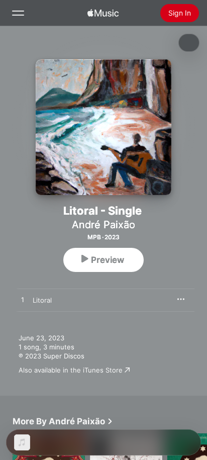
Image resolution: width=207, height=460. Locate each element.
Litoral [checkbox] (42, 300)
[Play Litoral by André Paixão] (23, 300)
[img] (103, 13)
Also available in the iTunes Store (71, 370)
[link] (63, 421)
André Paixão (103, 225)
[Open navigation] (18, 13)
